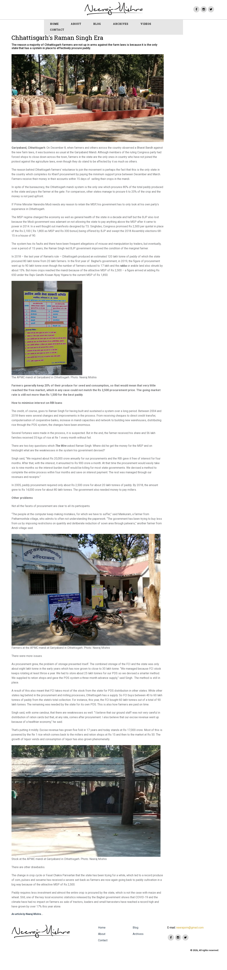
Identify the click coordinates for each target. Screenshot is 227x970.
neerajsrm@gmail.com (190, 927)
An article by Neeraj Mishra (26, 914)
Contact (102, 940)
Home (102, 927)
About (101, 934)
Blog (135, 927)
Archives (138, 934)
